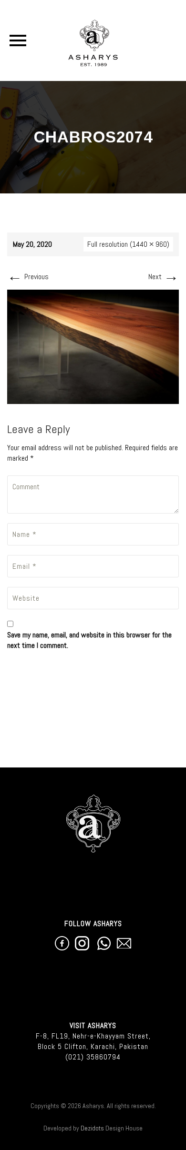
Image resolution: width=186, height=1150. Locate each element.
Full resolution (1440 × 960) (128, 244)
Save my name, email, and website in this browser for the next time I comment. (89, 640)
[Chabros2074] (93, 346)
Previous (28, 277)
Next (163, 277)
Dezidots (92, 1128)
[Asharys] (93, 40)
